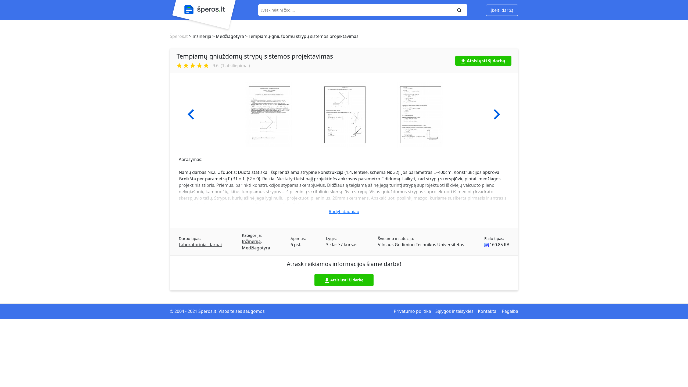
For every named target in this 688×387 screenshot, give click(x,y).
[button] (191, 114)
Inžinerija (251, 241)
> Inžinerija (199, 36)
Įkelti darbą (502, 10)
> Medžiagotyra (227, 36)
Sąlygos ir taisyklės (454, 311)
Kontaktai (487, 311)
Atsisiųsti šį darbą (486, 61)
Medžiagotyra (256, 248)
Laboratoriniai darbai (200, 245)
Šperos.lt (179, 36)
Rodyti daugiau (344, 211)
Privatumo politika (412, 311)
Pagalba (510, 311)
